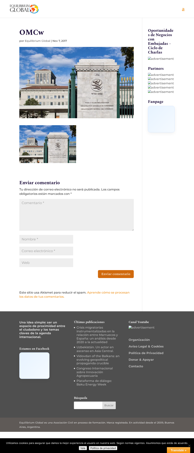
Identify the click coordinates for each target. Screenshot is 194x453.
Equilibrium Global (37, 41)
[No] (189, 446)
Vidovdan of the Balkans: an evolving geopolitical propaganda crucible (98, 359)
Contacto (136, 366)
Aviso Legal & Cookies (146, 346)
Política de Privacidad (146, 353)
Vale (82, 448)
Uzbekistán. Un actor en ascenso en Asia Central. (95, 349)
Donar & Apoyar (141, 359)
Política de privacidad (103, 448)
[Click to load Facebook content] (161, 119)
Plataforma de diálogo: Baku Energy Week (94, 382)
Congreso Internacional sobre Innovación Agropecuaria (95, 372)
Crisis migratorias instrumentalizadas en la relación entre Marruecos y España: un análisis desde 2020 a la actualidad (97, 335)
